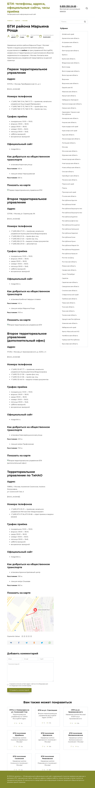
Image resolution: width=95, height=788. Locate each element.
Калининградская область (72, 104)
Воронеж (65, 79)
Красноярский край (69, 131)
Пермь (64, 188)
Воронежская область (70, 83)
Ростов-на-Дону (68, 258)
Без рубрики (67, 46)
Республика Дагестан (70, 221)
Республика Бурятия (69, 217)
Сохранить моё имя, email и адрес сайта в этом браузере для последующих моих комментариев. (28, 684)
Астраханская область (70, 42)
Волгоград (66, 67)
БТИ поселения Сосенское (19, 757)
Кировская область (69, 122)
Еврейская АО (67, 87)
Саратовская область (70, 282)
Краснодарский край (70, 126)
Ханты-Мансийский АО (70, 331)
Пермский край (68, 184)
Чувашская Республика (70, 340)
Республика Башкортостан (72, 208)
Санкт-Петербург (68, 274)
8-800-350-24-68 (68, 6)
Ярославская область (70, 344)
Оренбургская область (70, 176)
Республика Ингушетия (71, 225)
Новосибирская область (71, 167)
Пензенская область (69, 180)
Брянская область (68, 59)
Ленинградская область (71, 139)
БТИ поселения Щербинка (19, 734)
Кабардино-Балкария (70, 100)
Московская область (69, 151)
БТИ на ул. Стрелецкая (47, 710)
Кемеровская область (70, 118)
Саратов (65, 278)
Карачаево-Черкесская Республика (71, 113)
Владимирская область (70, 63)
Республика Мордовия (70, 249)
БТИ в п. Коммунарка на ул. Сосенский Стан (19, 711)
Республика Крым (69, 241)
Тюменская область (69, 315)
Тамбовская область (69, 299)
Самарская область (69, 270)
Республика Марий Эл (70, 245)
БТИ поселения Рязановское (47, 757)
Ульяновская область (69, 323)
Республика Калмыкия (70, 229)
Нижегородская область (71, 159)
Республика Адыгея (69, 200)
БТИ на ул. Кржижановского (75, 711)
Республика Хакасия (69, 253)
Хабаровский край (69, 327)
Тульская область (68, 311)
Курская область (68, 135)
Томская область (68, 307)
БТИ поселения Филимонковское (75, 734)
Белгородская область (70, 50)
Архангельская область (70, 38)
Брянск (64, 55)
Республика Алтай (69, 204)
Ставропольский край (70, 295)
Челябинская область (70, 335)
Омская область (68, 171)
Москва (65, 147)
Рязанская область (69, 266)
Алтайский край (68, 34)
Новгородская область (70, 163)
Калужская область (69, 108)
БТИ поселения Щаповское (47, 734)
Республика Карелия (70, 233)
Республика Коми (68, 237)
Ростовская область (69, 262)
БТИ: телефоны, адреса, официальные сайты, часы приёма (28, 7)
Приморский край (69, 192)
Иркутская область (69, 96)
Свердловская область (70, 286)
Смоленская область (69, 290)
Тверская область (68, 303)
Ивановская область (69, 92)
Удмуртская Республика (71, 319)
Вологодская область (70, 75)
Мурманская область (69, 155)
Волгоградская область (71, 71)
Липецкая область (69, 143)
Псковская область (69, 196)
